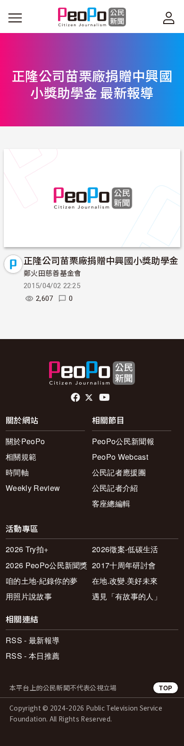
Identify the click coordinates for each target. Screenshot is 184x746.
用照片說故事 (29, 596)
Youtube (105, 397)
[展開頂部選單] (168, 17)
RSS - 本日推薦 (32, 655)
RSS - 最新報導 (32, 640)
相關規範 (21, 456)
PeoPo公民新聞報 (123, 441)
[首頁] (92, 17)
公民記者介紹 (115, 487)
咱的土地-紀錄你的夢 (41, 580)
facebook (76, 397)
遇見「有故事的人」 (126, 596)
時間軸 (17, 472)
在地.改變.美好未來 (125, 580)
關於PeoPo (25, 441)
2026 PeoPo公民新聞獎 (47, 565)
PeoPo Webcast (120, 456)
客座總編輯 (111, 503)
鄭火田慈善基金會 (53, 273)
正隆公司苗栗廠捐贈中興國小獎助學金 (101, 260)
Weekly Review (33, 487)
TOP (165, 687)
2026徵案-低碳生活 (125, 549)
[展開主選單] (15, 17)
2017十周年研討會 (124, 565)
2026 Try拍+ (27, 549)
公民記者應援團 (119, 472)
